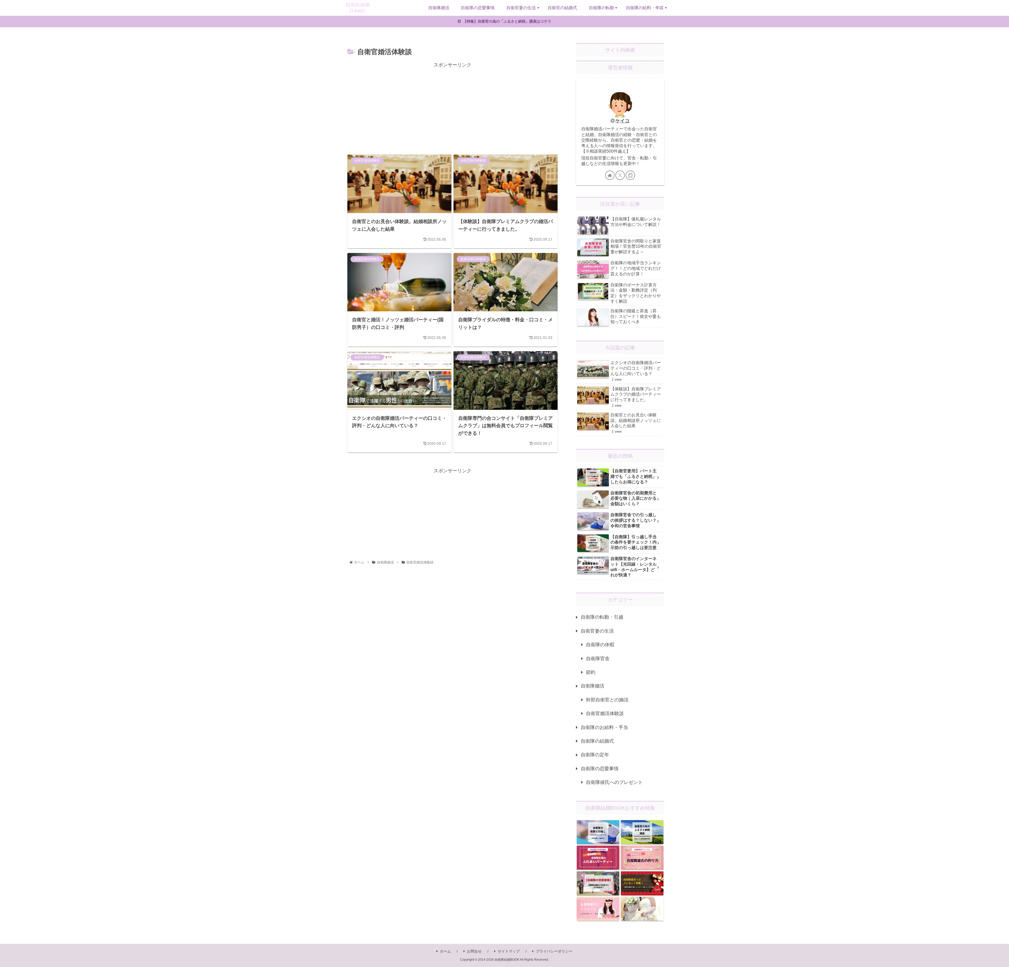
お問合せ (474, 951)
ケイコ (622, 120)
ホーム (445, 951)
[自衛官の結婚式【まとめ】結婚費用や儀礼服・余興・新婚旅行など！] (642, 909)
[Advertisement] (452, 106)
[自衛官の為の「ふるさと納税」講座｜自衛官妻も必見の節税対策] (642, 832)
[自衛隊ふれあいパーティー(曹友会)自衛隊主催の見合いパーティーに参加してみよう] (598, 858)
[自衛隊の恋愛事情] (598, 883)
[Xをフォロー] (620, 175)
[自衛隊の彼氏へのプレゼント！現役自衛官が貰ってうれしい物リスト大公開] (642, 883)
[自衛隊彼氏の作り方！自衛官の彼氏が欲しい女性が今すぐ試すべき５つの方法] (642, 858)
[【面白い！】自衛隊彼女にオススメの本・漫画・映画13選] (598, 909)
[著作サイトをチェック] (610, 175)
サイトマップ (509, 951)
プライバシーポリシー (554, 951)
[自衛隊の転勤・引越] (598, 832)
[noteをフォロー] (630, 175)
